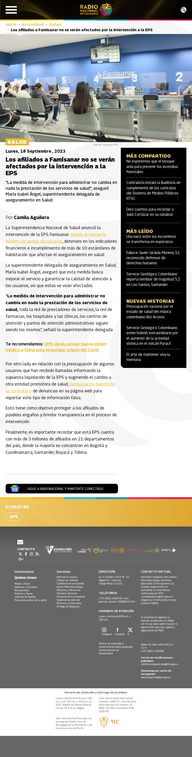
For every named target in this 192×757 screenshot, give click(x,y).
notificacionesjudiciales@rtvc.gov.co (159, 664)
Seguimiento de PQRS (152, 630)
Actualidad (33, 24)
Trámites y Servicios (67, 593)
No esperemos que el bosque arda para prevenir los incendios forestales (152, 166)
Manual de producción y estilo (30, 600)
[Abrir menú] (11, 10)
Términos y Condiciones (69, 603)
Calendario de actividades (70, 583)
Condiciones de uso (109, 650)
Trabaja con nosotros (67, 580)
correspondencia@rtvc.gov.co (156, 596)
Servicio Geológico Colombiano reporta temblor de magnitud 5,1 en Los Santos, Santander (153, 279)
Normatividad (22, 590)
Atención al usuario (67, 576)
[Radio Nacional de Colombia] (96, 9)
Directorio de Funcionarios (71, 596)
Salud (55, 24)
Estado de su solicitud (68, 599)
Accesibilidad (106, 653)
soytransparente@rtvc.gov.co (155, 677)
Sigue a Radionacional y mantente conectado (65, 489)
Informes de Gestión (25, 596)
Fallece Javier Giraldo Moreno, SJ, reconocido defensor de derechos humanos (152, 257)
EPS (14, 516)
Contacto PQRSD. (150, 603)
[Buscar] (183, 10)
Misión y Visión (22, 583)
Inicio (11, 24)
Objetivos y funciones (26, 587)
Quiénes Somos (26, 577)
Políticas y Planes (24, 593)
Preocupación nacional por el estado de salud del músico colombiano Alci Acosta (149, 311)
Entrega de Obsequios (68, 606)
